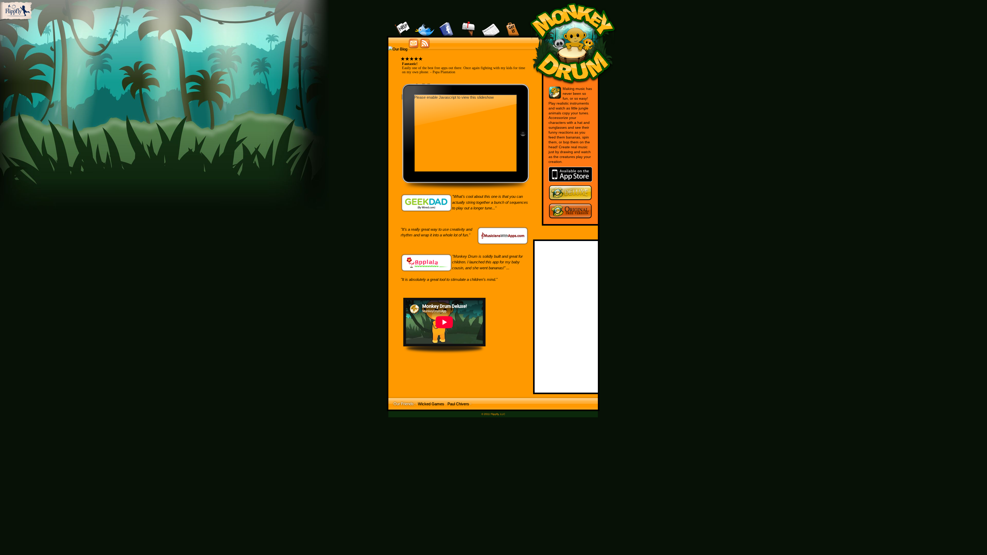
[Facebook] (447, 23)
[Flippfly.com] (16, 19)
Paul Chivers (458, 404)
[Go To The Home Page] (572, 84)
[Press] (490, 23)
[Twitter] (425, 23)
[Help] (403, 23)
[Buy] (512, 23)
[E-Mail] (468, 23)
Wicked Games (431, 404)
